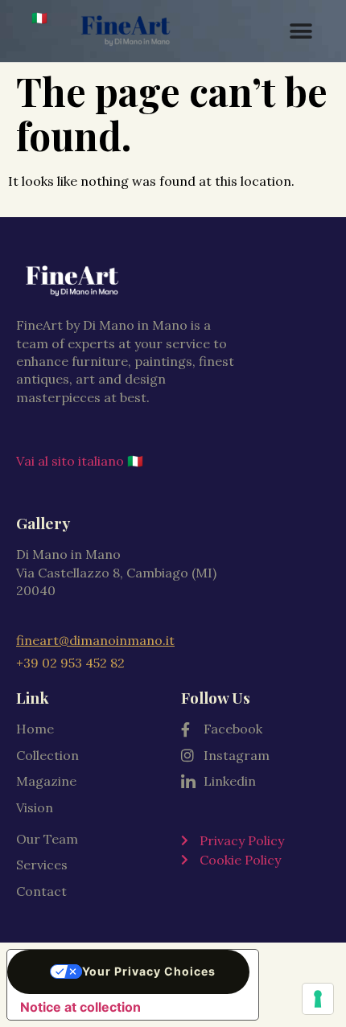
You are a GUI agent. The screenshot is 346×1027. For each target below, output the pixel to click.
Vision (34, 807)
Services (42, 865)
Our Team (47, 839)
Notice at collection (80, 1007)
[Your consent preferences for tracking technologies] (318, 999)
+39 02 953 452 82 (70, 663)
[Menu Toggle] (301, 31)
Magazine (46, 781)
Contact (41, 891)
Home (35, 729)
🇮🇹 (39, 18)
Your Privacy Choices (149, 971)
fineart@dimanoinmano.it (95, 640)
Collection (47, 755)
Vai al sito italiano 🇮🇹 (79, 461)
